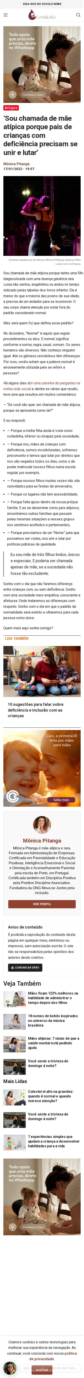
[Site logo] (42, 14)
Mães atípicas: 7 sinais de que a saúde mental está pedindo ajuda (53, 1043)
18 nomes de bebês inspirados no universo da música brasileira (53, 1020)
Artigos (11, 108)
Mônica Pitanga (42, 841)
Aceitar (42, 1370)
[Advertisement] (42, 1283)
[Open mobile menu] (5, 14)
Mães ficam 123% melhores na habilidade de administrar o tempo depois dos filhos (53, 998)
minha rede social (17, 389)
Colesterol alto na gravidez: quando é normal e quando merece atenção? (50, 1096)
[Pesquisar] (78, 14)
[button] (10, 1368)
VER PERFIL (42, 904)
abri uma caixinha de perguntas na (53, 383)
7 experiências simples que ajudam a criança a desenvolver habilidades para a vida (54, 1141)
